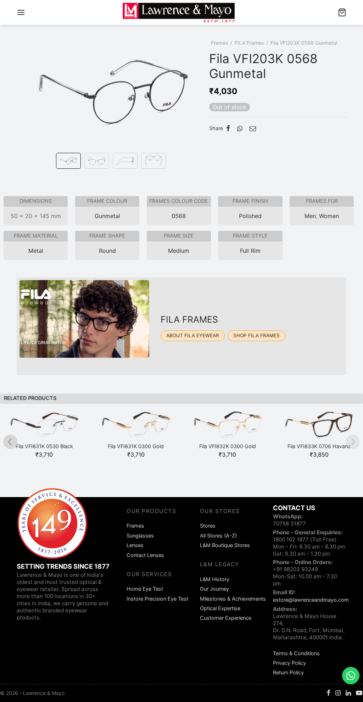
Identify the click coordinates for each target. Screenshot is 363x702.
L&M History (214, 579)
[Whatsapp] (239, 128)
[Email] (253, 128)
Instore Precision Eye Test (157, 599)
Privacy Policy (289, 663)
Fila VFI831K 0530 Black (44, 446)
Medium (178, 250)
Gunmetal (107, 215)
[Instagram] (338, 693)
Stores (208, 526)
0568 (179, 215)
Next (202, 101)
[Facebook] (228, 128)
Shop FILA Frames (256, 335)
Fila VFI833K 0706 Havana (319, 446)
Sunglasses (140, 536)
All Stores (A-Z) (218, 536)
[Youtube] (359, 693)
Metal (35, 250)
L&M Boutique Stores (225, 545)
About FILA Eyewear (192, 335)
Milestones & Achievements (233, 599)
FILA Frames (249, 43)
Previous (24, 101)
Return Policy (288, 672)
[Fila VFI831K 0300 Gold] (136, 427)
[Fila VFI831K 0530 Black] (44, 427)
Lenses (135, 545)
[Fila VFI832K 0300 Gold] (228, 427)
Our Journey (214, 589)
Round (107, 250)
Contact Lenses (145, 555)
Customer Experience (225, 618)
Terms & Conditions (296, 653)
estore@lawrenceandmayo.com (311, 600)
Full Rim (250, 250)
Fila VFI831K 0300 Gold (136, 446)
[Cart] (342, 12)
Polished (250, 215)
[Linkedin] (348, 693)
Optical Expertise (220, 608)
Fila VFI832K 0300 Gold (227, 446)
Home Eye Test (145, 589)
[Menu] (21, 12)
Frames (219, 43)
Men (310, 215)
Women (329, 215)
